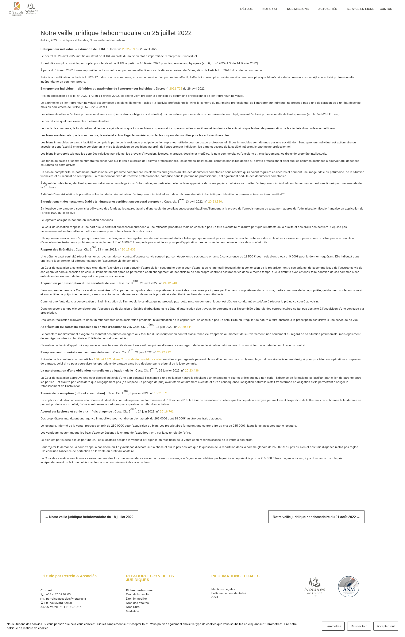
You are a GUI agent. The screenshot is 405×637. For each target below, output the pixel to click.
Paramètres (333, 626)
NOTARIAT (269, 9)
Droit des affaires (137, 602)
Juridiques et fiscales (74, 40)
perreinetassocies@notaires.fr (66, 598)
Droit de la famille (137, 594)
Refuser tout (359, 626)
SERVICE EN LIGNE (360, 9)
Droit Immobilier (136, 598)
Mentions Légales (223, 589)
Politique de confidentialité (228, 593)
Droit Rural (133, 606)
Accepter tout (386, 626)
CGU (214, 597)
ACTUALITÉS (327, 9)
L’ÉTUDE (246, 9)
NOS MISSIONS (298, 9)
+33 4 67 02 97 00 (58, 594)
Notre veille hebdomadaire (107, 40)
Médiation (132, 611)
